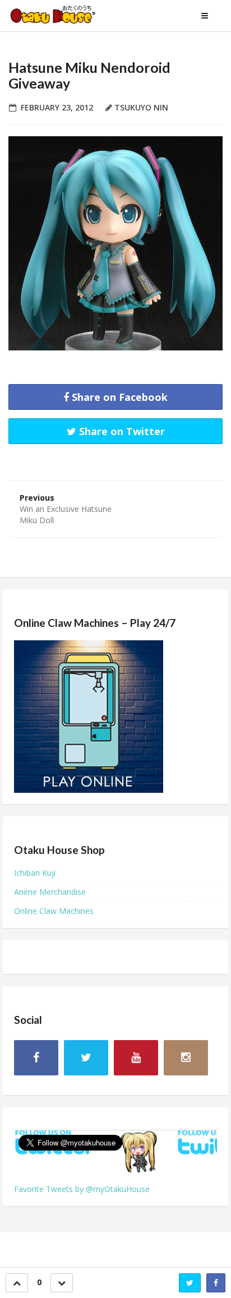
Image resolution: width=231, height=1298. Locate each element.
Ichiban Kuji (35, 872)
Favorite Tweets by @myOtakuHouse (82, 1189)
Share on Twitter (120, 431)
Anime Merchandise (50, 891)
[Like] (17, 1282)
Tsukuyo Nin (141, 107)
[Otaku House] (64, 15)
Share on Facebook (118, 397)
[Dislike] (61, 1282)
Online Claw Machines (54, 911)
